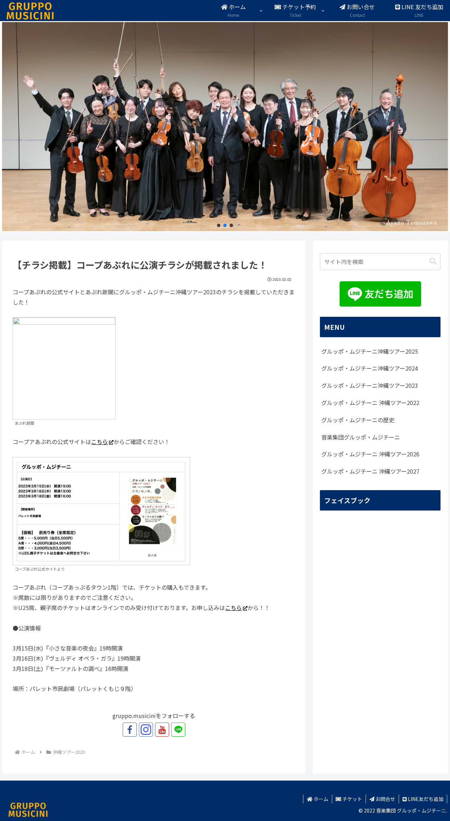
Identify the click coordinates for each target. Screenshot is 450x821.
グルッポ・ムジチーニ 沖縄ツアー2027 (370, 471)
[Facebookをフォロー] (130, 730)
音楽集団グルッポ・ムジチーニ (360, 437)
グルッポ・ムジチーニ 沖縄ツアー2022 (370, 402)
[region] (225, 126)
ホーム (320, 798)
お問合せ (384, 798)
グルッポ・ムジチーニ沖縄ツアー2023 (369, 385)
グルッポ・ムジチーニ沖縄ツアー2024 (369, 368)
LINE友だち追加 (425, 798)
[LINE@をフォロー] (178, 730)
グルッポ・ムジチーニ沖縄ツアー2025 (369, 351)
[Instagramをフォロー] (146, 730)
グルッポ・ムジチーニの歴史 (357, 420)
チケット (351, 798)
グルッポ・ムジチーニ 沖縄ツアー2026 (370, 454)
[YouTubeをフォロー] (162, 730)
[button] (218, 225)
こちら (99, 441)
